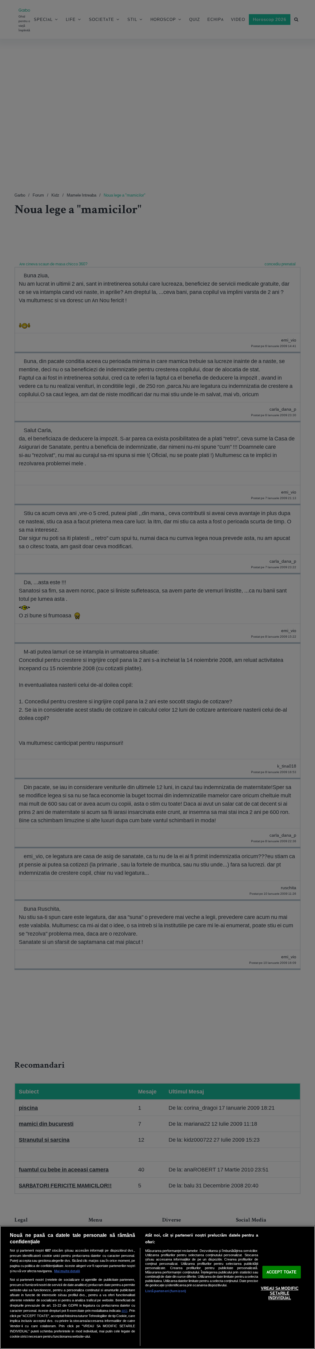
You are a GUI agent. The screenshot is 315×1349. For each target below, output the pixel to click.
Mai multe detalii (67, 1271)
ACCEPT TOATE (282, 1272)
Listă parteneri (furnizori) (165, 1291)
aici (124, 1310)
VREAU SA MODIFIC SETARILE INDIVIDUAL (279, 1293)
